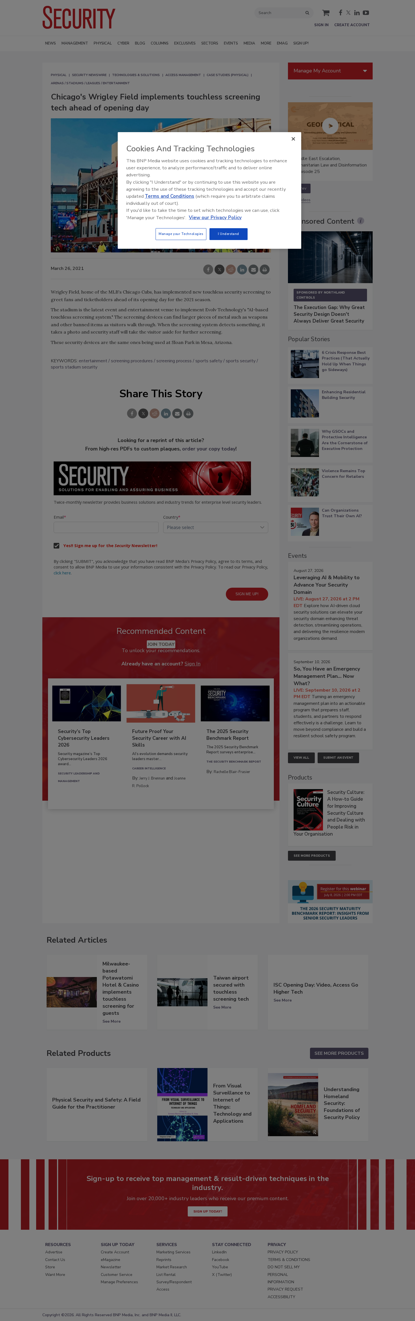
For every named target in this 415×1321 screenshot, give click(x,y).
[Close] (293, 139)
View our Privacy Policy (215, 217)
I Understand (228, 234)
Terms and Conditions (169, 196)
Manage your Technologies (181, 234)
